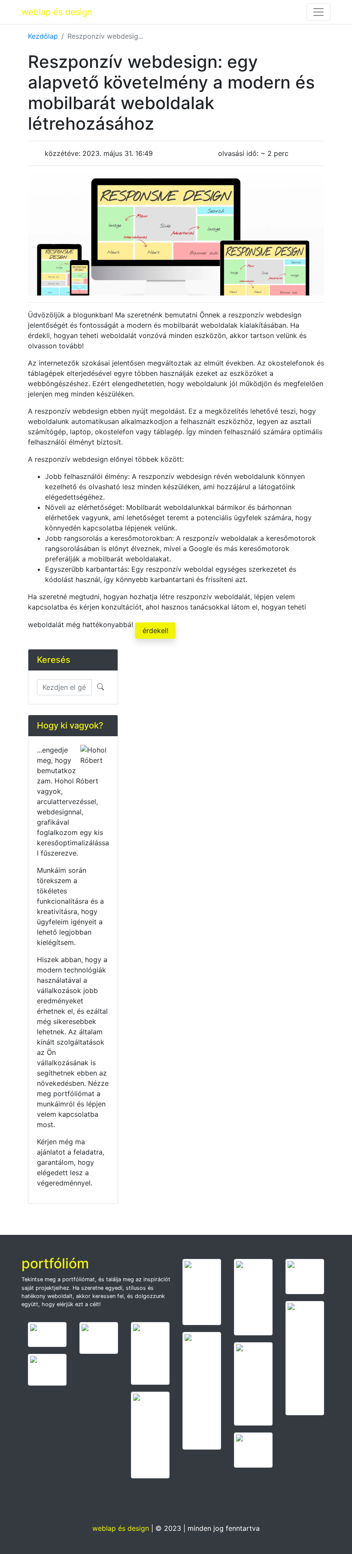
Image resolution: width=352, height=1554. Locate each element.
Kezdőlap (43, 36)
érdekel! (155, 630)
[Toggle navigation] (318, 12)
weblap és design (56, 12)
